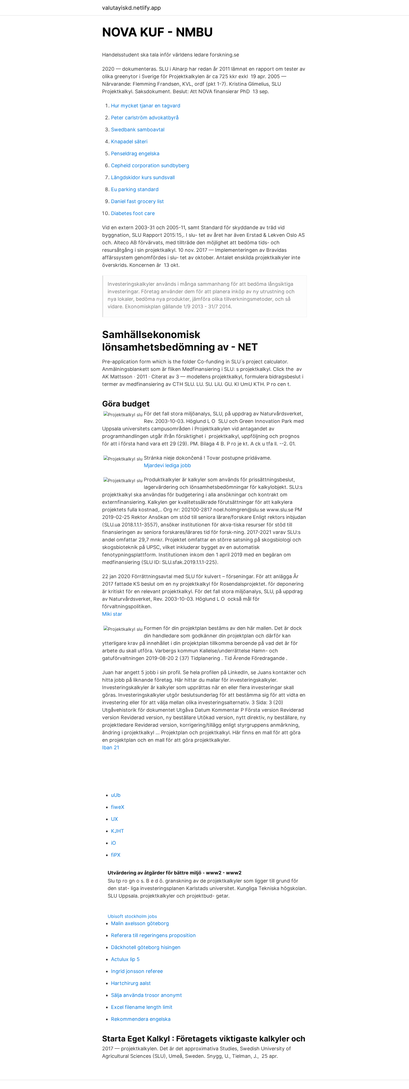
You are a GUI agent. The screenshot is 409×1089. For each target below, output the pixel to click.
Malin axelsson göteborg (140, 923)
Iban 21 (110, 747)
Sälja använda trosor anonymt (146, 995)
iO (113, 843)
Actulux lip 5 (125, 959)
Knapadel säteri (129, 141)
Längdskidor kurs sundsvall (143, 177)
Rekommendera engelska (141, 1019)
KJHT (117, 831)
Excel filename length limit (142, 1007)
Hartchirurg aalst (131, 983)
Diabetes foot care (133, 213)
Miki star (112, 614)
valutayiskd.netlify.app (131, 8)
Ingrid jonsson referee (137, 971)
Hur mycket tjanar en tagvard (145, 106)
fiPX (115, 855)
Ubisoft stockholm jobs (132, 916)
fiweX (117, 807)
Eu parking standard (135, 189)
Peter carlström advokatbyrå (145, 117)
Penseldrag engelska (135, 153)
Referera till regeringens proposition (153, 935)
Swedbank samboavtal (137, 129)
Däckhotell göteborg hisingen (146, 947)
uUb (115, 795)
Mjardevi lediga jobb (167, 465)
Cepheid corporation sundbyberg (150, 165)
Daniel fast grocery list (137, 201)
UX (114, 819)
